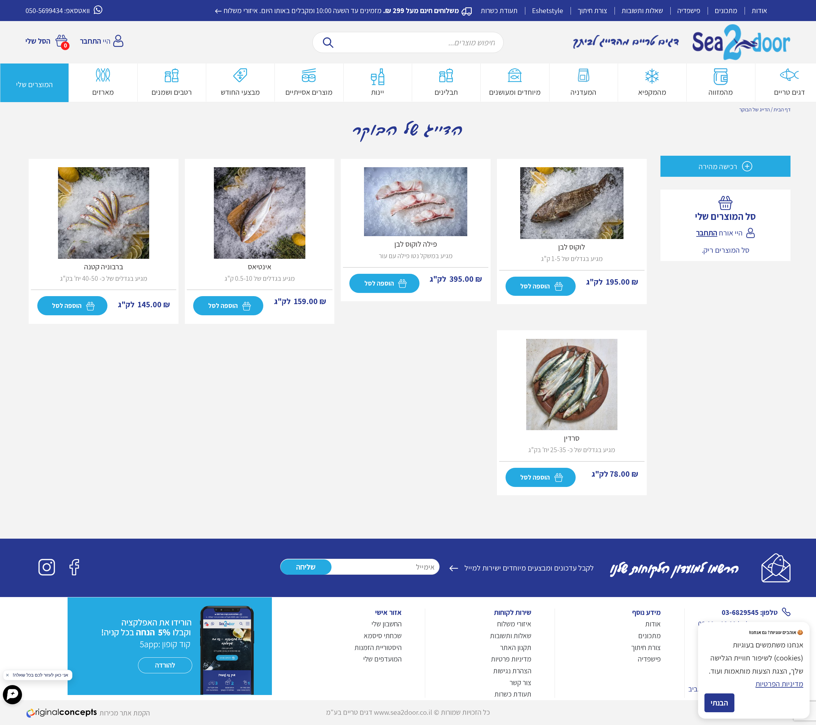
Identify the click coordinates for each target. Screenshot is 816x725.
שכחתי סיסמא (383, 635)
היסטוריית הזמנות (378, 647)
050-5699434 (44, 10)
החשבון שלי (386, 624)
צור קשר (520, 682)
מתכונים (726, 10)
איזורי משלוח (241, 10)
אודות (759, 10)
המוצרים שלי (34, 84)
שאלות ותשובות (642, 10)
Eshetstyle (547, 10)
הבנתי (719, 703)
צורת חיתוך (592, 10)
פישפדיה (688, 10)
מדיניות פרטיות (511, 659)
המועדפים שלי (382, 659)
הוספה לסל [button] (67, 305)
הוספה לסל (535, 286)
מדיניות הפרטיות (779, 683)
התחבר (90, 41)
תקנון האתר (515, 647)
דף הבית (782, 109)
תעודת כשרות (499, 10)
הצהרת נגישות (512, 671)
